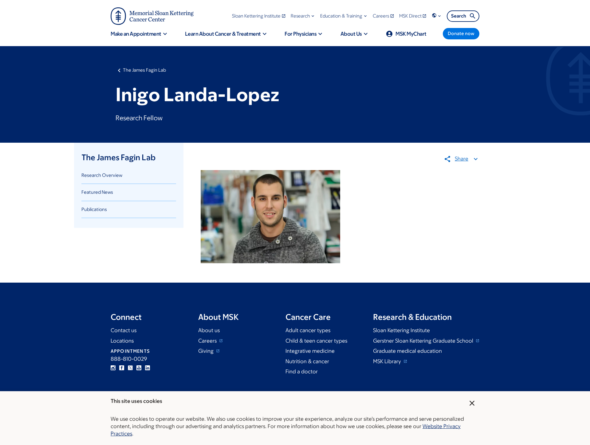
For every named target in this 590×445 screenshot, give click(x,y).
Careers (208, 341)
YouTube (138, 367)
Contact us (123, 330)
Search (458, 15)
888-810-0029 (129, 359)
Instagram (113, 367)
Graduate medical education (407, 351)
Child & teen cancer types (316, 341)
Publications (94, 209)
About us (209, 330)
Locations (122, 341)
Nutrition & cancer (307, 361)
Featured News (97, 192)
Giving (206, 351)
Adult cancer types (307, 330)
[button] (303, 15)
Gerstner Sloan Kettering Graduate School (423, 341)
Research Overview (101, 175)
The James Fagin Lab (144, 70)
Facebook (121, 367)
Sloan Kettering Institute (401, 330)
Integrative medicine (310, 351)
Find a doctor (301, 371)
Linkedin (147, 367)
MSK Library (387, 361)
